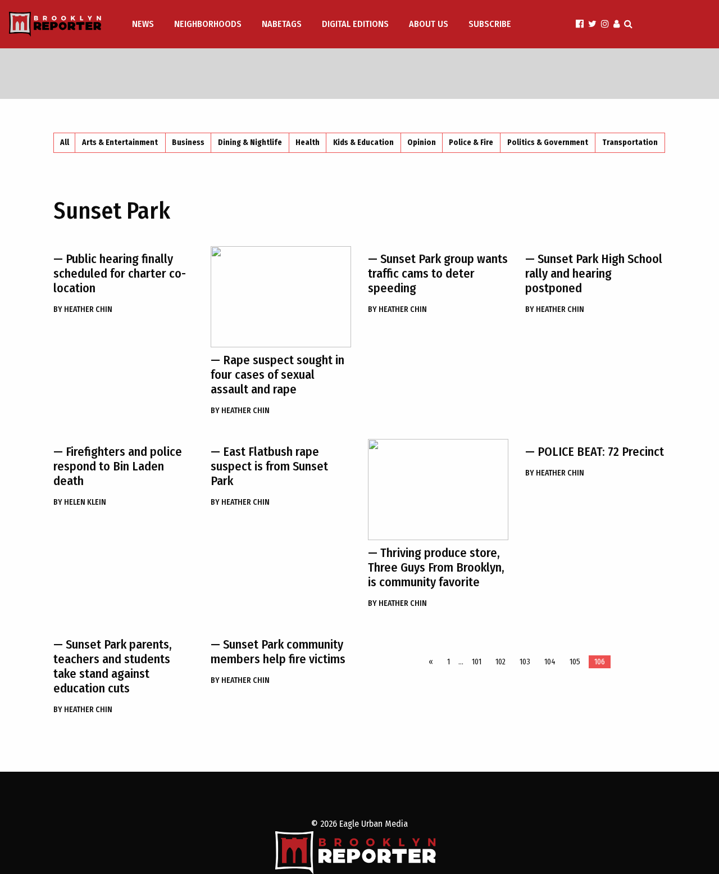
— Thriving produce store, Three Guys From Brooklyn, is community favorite (436, 567)
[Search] (628, 24)
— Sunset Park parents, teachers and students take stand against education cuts (112, 666)
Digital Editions (355, 24)
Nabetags (282, 24)
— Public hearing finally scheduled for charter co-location (119, 273)
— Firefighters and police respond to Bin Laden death (117, 466)
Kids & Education (363, 142)
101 (476, 662)
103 (525, 662)
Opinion (421, 142)
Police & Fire (471, 142)
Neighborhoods (208, 24)
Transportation (630, 142)
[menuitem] (144, 24)
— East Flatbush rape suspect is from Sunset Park (269, 466)
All (64, 142)
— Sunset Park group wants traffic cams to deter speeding (438, 273)
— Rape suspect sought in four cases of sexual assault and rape (277, 374)
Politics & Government (547, 142)
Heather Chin (82, 309)
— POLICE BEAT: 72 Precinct (594, 451)
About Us (428, 24)
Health (307, 142)
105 (575, 662)
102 (500, 662)
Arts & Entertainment (120, 142)
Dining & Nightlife (250, 142)
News (143, 24)
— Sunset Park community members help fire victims (278, 652)
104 (550, 662)
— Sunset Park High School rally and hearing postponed (593, 273)
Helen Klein (79, 502)
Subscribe (489, 24)
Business (188, 142)
